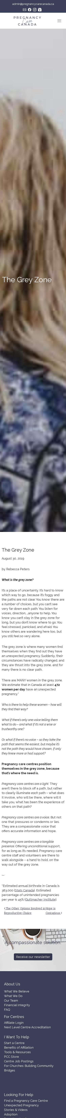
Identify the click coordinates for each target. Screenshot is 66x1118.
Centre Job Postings (19, 1061)
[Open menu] (59, 20)
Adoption (10, 1114)
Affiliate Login (14, 1022)
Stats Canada (24, 890)
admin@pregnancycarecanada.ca (33, 4)
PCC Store (11, 1056)
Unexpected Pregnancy (21, 1105)
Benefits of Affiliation (19, 1047)
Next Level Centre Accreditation (27, 1027)
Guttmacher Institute (40, 899)
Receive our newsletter (33, 957)
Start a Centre (14, 1043)
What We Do (13, 996)
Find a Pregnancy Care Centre (26, 1100)
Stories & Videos (16, 1110)
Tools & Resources (17, 1052)
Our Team (11, 1000)
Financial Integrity (17, 1005)
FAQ (7, 1009)
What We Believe (16, 991)
